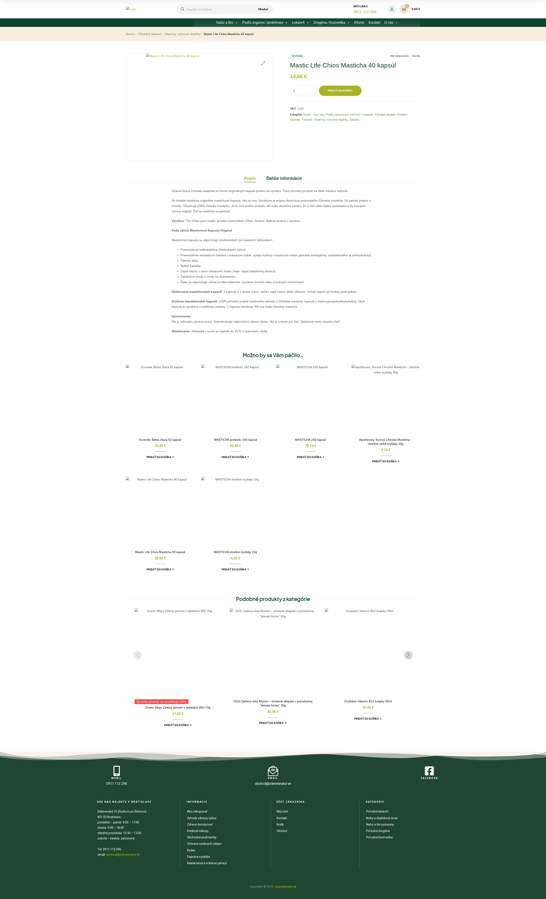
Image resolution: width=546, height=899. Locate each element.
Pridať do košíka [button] (159, 457)
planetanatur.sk (285, 886)
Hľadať (263, 9)
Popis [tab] (250, 178)
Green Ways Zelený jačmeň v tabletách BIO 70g (177, 707)
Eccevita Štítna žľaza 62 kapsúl (160, 439)
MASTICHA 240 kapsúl (310, 439)
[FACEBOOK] (429, 771)
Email (273, 778)
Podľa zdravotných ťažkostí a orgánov (349, 114)
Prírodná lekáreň (150, 34)
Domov (130, 34)
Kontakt (374, 22)
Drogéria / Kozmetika (329, 22)
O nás (388, 22)
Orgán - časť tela (313, 114)
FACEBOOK (429, 778)
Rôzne (359, 22)
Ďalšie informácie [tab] (284, 178)
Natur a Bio (224, 22)
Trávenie (307, 119)
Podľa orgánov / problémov (262, 22)
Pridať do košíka (340, 90)
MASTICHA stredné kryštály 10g (235, 552)
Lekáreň (298, 22)
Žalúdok (354, 119)
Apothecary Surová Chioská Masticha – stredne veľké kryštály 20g (385, 442)
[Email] (273, 771)
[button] (263, 63)
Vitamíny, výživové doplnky (182, 34)
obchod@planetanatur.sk (123, 854)
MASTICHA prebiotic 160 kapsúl (235, 439)
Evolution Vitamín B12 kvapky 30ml (368, 701)
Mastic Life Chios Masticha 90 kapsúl (160, 552)
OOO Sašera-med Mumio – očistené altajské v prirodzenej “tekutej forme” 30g (273, 703)
